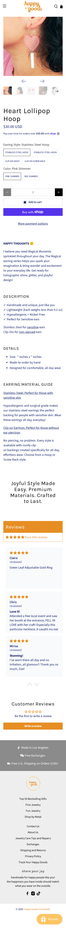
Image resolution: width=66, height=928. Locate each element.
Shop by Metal (33, 817)
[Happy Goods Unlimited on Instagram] (33, 894)
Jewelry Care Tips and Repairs (33, 838)
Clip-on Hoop (12, 161)
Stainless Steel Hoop (16, 152)
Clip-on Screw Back (35, 161)
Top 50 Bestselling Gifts (33, 799)
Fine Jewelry (33, 805)
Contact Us (33, 826)
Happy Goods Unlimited (37, 909)
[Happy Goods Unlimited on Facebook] (27, 894)
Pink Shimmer (12, 176)
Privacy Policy (33, 856)
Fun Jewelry (33, 811)
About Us (33, 832)
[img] (15, 537)
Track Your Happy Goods (33, 862)
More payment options (33, 223)
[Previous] (23, 81)
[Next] (42, 81)
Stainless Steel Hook (45, 152)
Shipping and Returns (33, 850)
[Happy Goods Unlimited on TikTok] (38, 894)
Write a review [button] (33, 726)
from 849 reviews (36, 537)
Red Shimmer (31, 176)
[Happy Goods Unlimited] (33, 6)
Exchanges (33, 844)
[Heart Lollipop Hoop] (32, 46)
